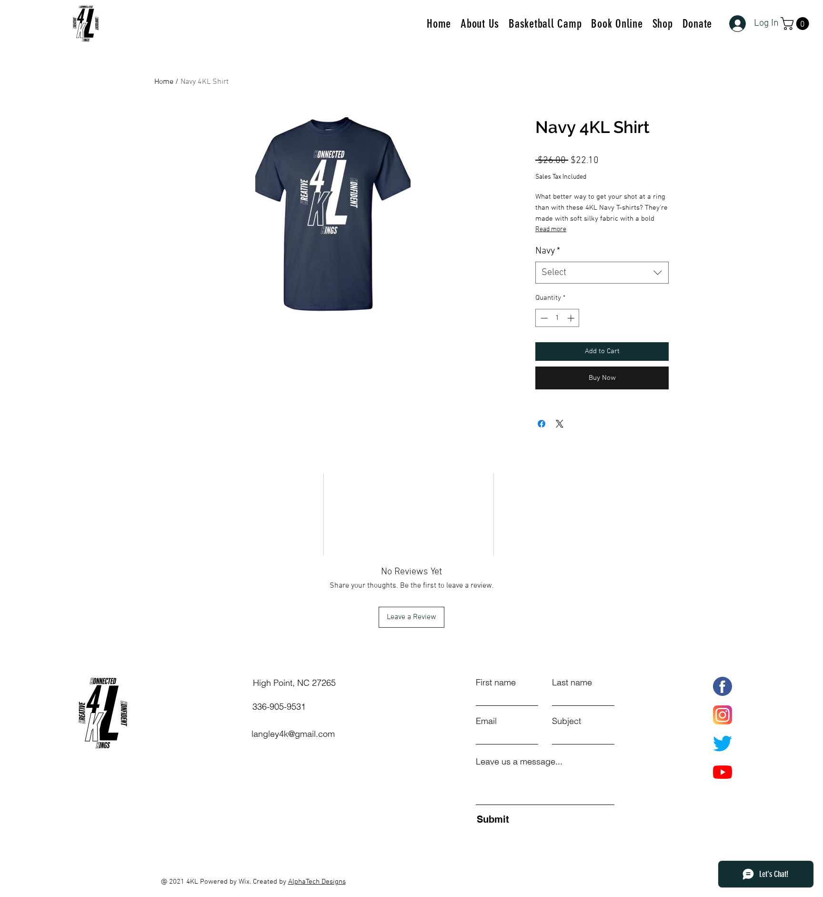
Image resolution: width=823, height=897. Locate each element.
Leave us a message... (519, 761)
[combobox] (602, 273)
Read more (550, 229)
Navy (547, 251)
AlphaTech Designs (317, 881)
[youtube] (722, 772)
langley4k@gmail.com (293, 733)
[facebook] (722, 686)
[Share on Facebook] (541, 423)
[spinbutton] (557, 318)
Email (486, 721)
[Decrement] (543, 318)
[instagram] (722, 714)
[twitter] (722, 743)
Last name (572, 682)
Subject (566, 721)
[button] (796, 23)
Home (163, 82)
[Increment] (571, 318)
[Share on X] (559, 423)
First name (496, 682)
